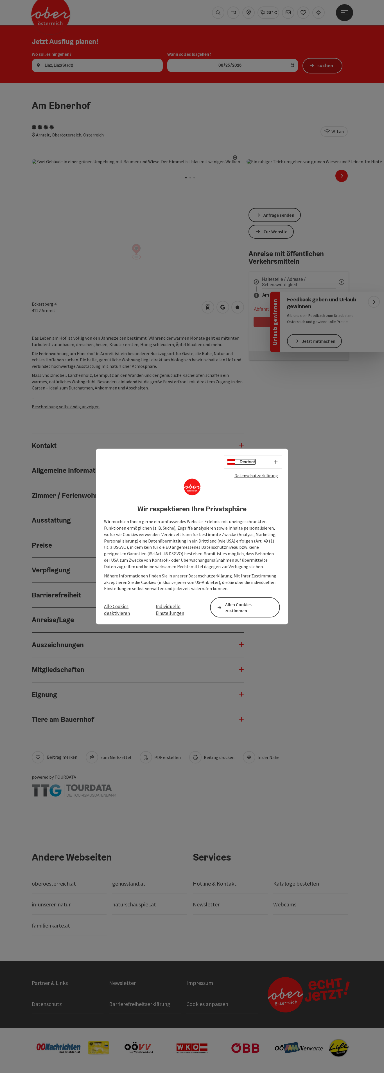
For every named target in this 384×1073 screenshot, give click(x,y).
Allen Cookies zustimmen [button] (238, 607)
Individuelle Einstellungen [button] (170, 609)
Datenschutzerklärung (256, 475)
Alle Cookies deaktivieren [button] (117, 609)
